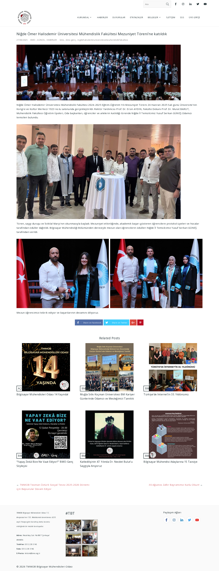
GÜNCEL (41, 39)
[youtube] (197, 520)
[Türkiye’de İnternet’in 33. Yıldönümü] (172, 367)
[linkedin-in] (182, 520)
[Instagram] (183, 4)
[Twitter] (198, 4)
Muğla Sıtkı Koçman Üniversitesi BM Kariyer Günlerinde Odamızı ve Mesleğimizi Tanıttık (107, 396)
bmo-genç (71, 39)
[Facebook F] (175, 4)
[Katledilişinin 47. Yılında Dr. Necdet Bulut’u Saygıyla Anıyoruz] (109, 434)
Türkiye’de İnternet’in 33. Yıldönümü (166, 394)
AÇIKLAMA (24, 388)
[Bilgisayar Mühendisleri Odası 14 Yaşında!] (46, 367)
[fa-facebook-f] (166, 520)
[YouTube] (205, 4)
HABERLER (52, 39)
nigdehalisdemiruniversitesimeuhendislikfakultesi (102, 39)
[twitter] (189, 520)
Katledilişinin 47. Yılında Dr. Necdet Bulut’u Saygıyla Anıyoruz (106, 464)
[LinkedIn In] (190, 4)
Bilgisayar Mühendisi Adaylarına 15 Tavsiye (170, 461)
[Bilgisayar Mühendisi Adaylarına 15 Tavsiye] (172, 434)
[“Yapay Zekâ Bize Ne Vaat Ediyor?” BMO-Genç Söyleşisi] (46, 434)
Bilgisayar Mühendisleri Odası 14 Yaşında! (42, 394)
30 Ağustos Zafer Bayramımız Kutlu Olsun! (174, 484)
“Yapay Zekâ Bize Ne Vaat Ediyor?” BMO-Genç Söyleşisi (45, 464)
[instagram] (174, 520)
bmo (62, 39)
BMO (32, 39)
